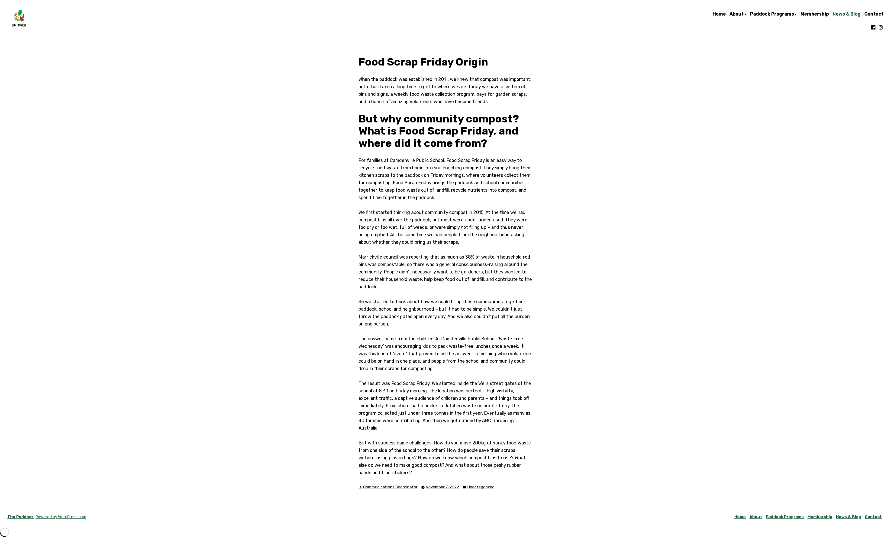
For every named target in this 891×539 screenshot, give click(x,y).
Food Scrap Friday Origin (423, 62)
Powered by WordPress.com (61, 516)
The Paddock (20, 516)
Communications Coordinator (390, 487)
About (737, 14)
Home (719, 14)
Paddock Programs (772, 14)
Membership (815, 14)
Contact (874, 14)
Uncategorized (480, 487)
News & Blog (847, 14)
